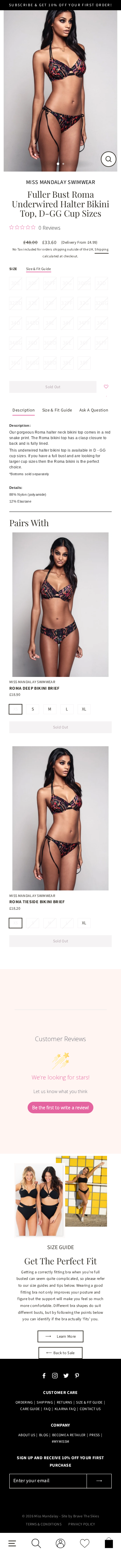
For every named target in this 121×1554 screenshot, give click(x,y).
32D (101, 283)
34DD (32, 323)
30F (32, 283)
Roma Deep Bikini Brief (34, 688)
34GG (15, 343)
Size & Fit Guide (38, 269)
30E (15, 283)
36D (32, 343)
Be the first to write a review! (60, 1107)
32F (50, 303)
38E (67, 363)
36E (67, 343)
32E (32, 303)
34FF (84, 323)
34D (15, 323)
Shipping (102, 249)
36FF (101, 343)
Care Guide (30, 1409)
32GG (101, 303)
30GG (84, 283)
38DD (50, 363)
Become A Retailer (68, 1435)
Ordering (24, 1402)
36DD (50, 343)
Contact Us (90, 1409)
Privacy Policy (81, 1524)
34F (67, 323)
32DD (15, 303)
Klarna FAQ (65, 1409)
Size (13, 269)
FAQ (47, 1409)
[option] (60, 86)
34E (50, 323)
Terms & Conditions (43, 1524)
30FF (50, 283)
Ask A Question (94, 410)
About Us (26, 1435)
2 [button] (63, 164)
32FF (67, 303)
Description (23, 410)
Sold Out (60, 727)
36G (15, 363)
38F (84, 363)
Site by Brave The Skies (80, 1516)
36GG (32, 363)
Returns (64, 1402)
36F (84, 343)
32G (84, 303)
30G (67, 283)
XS (15, 709)
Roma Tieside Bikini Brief (37, 902)
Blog (43, 1435)
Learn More (60, 1336)
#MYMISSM (60, 1441)
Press (94, 1435)
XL (84, 709)
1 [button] (58, 164)
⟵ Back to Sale (60, 1353)
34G (101, 323)
